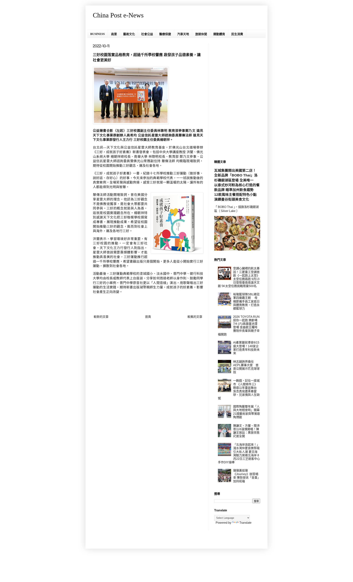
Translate (245, 522)
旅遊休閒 (201, 34)
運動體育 (219, 34)
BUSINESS (97, 34)
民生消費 (237, 34)
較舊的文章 (195, 316)
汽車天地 (183, 34)
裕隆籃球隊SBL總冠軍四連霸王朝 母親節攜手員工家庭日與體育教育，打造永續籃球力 (246, 301)
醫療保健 (165, 34)
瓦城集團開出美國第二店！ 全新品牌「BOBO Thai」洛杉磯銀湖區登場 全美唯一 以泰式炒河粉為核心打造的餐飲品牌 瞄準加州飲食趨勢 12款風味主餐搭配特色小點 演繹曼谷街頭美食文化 (237, 185)
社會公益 (147, 34)
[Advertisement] (237, 98)
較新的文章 (101, 316)
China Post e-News (118, 15)
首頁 (148, 316)
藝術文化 (129, 34)
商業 (114, 34)
